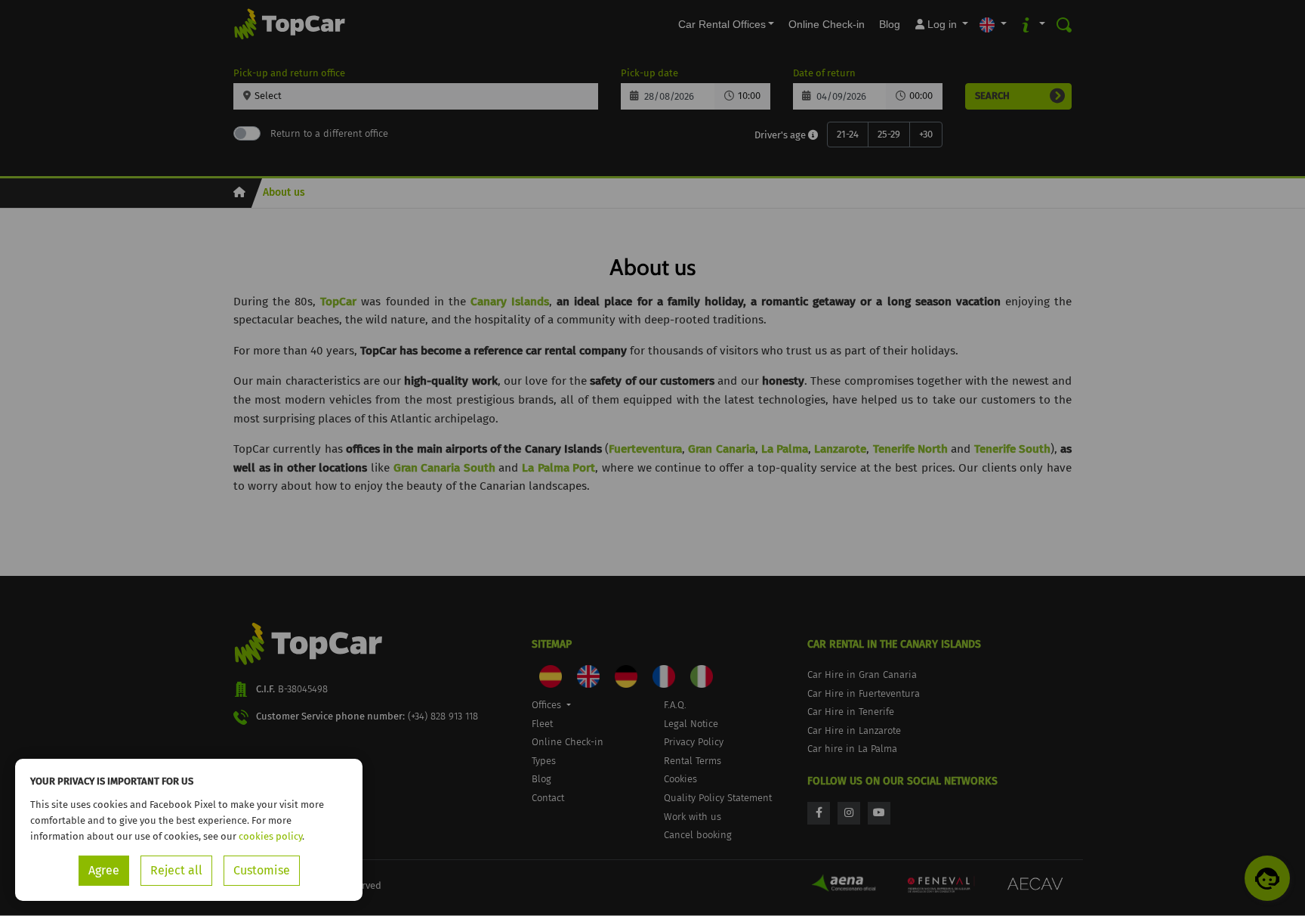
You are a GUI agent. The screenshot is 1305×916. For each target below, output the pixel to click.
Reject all (176, 870)
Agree (103, 870)
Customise (261, 870)
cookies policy (270, 836)
